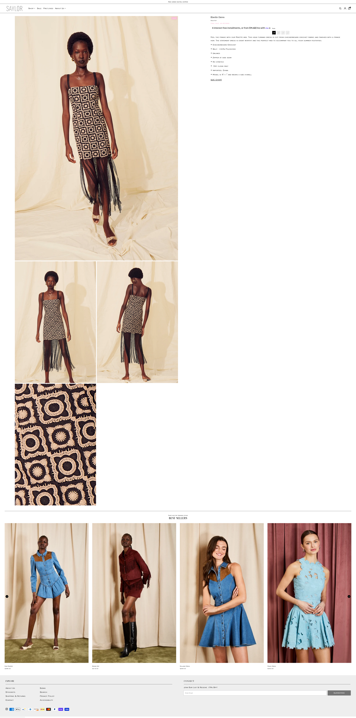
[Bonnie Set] (134, 593)
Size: (274, 28)
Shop (30, 8)
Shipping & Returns (15, 696)
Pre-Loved (48, 8)
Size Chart (216, 80)
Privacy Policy (47, 696)
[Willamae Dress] (222, 593)
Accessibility (46, 700)
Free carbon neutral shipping (178, 2)
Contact (10, 700)
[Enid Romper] (47, 593)
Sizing (43, 688)
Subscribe (339, 693)
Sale (39, 8)
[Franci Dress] (309, 593)
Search (43, 692)
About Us (59, 8)
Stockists (10, 692)
